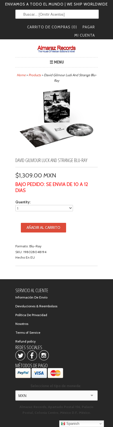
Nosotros (21, 324)
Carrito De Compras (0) (52, 27)
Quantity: (22, 202)
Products (35, 75)
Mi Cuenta (84, 35)
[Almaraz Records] (56, 49)
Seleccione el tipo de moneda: (56, 386)
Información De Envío (31, 297)
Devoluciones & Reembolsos (36, 306)
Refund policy (25, 341)
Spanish (72, 423)
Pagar (89, 27)
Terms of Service (27, 332)
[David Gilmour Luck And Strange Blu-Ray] (56, 150)
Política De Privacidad (31, 315)
